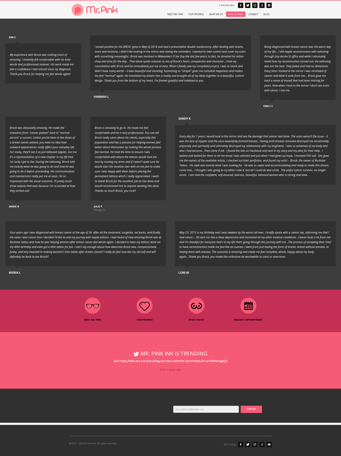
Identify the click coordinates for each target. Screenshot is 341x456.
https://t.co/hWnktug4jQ (210, 360)
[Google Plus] (262, 5)
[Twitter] (247, 5)
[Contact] (269, 5)
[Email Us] (269, 444)
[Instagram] (255, 5)
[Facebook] (240, 5)
